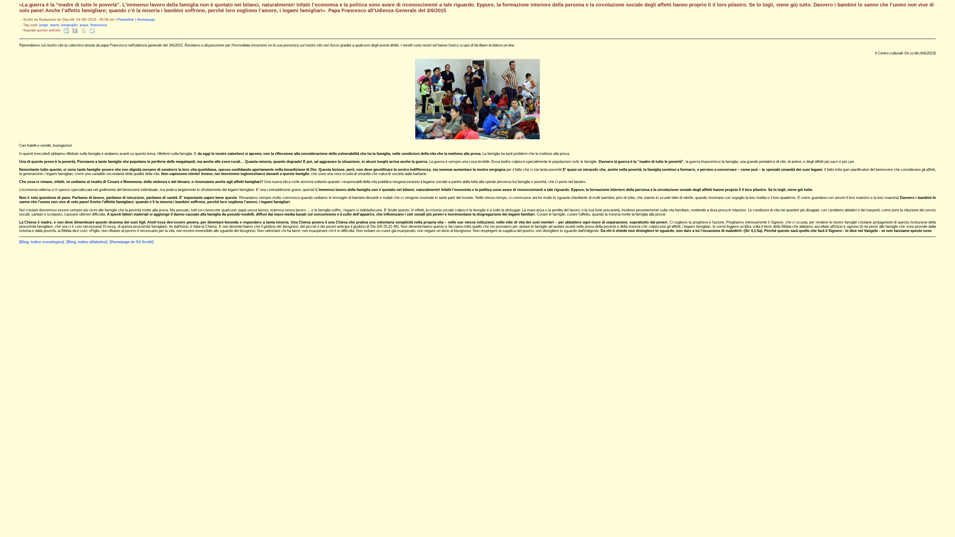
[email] (66, 32)
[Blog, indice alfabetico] (86, 242)
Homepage (146, 19)
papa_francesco (93, 25)
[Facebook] (74, 32)
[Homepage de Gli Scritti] (131, 242)
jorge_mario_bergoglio (58, 25)
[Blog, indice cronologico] (41, 242)
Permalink (125, 19)
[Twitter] (92, 32)
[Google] (83, 32)
